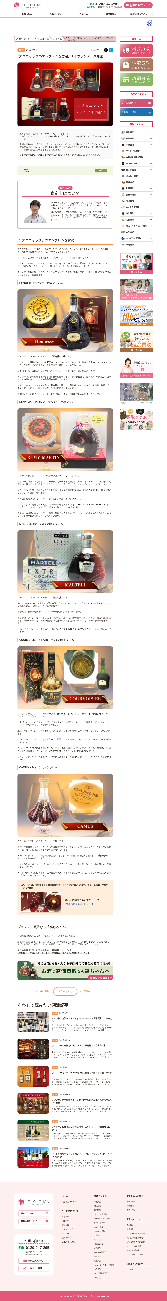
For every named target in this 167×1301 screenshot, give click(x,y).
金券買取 (98, 1269)
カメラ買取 (98, 1227)
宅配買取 (65, 1221)
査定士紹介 (131, 1210)
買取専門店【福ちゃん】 (82, 1296)
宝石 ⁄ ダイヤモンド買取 (104, 1265)
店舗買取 (65, 1225)
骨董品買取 (98, 1244)
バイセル (130, 1269)
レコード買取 (99, 1223)
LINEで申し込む (68, 1242)
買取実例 (130, 1206)
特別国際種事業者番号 (136, 1238)
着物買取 (98, 1202)
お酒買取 (98, 1248)
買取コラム (131, 1202)
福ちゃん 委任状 (133, 1250)
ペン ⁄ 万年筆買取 (101, 1273)
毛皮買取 (98, 1261)
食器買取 (98, 1206)
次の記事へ (85, 991)
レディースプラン (69, 1229)
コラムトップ (65, 991)
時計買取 (98, 1256)
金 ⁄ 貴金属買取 (100, 1252)
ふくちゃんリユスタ (135, 1254)
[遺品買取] (136, 341)
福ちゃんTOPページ (70, 1202)
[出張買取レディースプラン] (136, 289)
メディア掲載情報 (134, 1246)
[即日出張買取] (136, 315)
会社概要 (130, 1225)
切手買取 (98, 1240)
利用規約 (130, 1229)
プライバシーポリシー (136, 1233)
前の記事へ (45, 991)
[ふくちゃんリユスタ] (136, 393)
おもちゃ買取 (99, 1231)
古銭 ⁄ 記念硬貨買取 (102, 1218)
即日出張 (65, 1233)
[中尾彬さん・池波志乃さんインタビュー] (136, 367)
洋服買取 (98, 1210)
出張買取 (65, 1217)
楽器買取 (98, 1235)
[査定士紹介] (136, 263)
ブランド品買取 (100, 1214)
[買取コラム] (136, 419)
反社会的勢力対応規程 (136, 1242)
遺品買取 (65, 1238)
